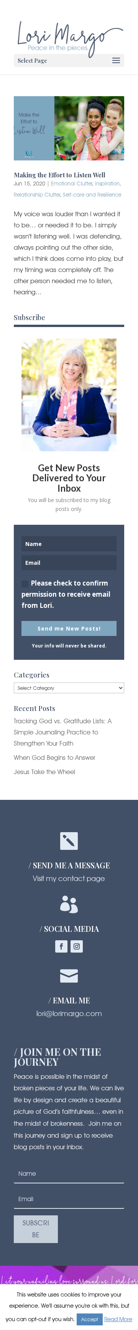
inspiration (107, 183)
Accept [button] (89, 1319)
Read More (118, 1319)
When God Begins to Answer (54, 757)
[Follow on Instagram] (77, 946)
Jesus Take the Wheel (44, 772)
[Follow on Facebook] (61, 946)
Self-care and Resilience (92, 195)
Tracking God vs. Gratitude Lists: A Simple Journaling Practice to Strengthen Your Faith (63, 732)
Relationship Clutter (37, 195)
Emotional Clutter (71, 183)
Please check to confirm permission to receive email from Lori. (65, 594)
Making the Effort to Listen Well (59, 175)
